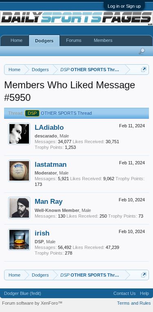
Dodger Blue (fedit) (22, 293)
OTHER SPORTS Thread (60, 113)
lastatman (51, 164)
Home (16, 40)
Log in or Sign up (124, 6)
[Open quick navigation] (143, 69)
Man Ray (48, 201)
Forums (74, 40)
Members (103, 40)
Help (144, 293)
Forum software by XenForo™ (32, 303)
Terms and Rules (134, 303)
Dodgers (44, 40)
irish (42, 233)
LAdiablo (49, 127)
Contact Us (124, 293)
